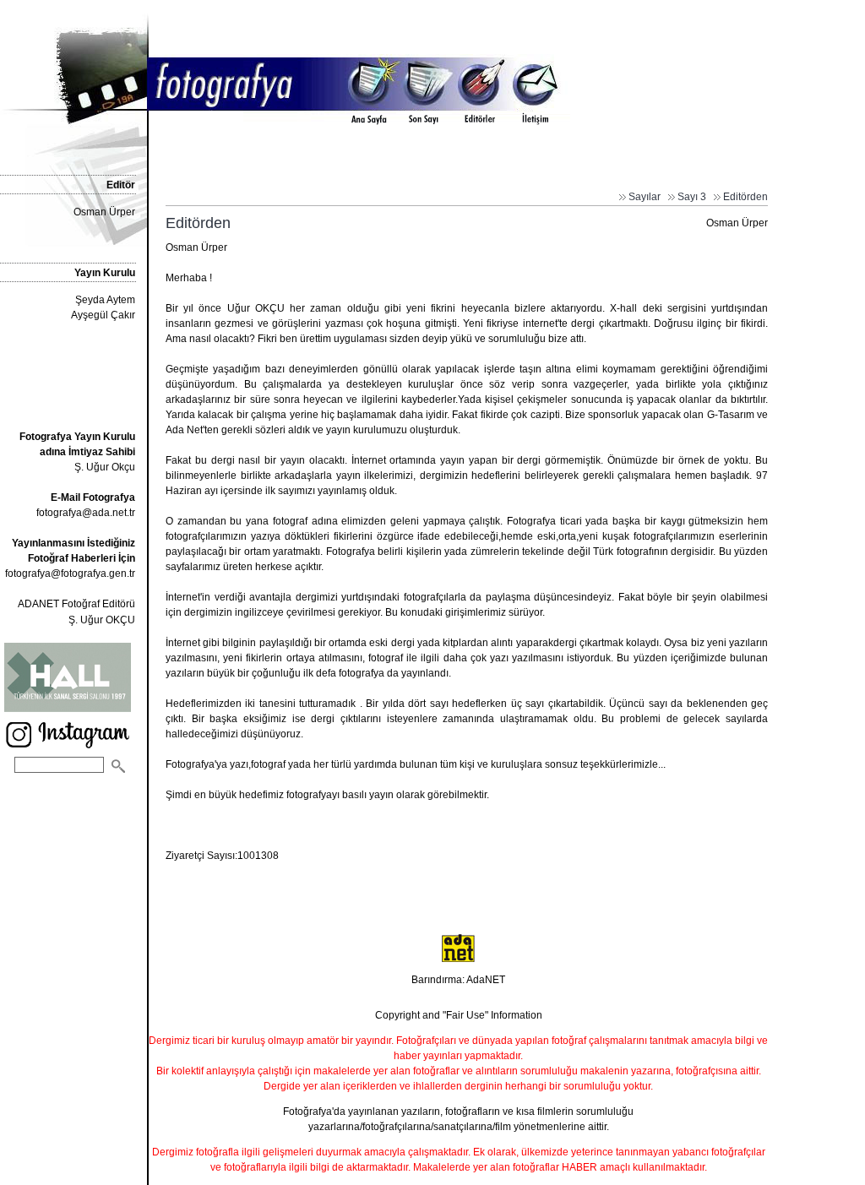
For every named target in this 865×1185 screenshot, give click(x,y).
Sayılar (644, 197)
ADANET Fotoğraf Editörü (76, 604)
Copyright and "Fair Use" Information (458, 1015)
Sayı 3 (691, 197)
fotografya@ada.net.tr (85, 513)
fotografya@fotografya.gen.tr (70, 573)
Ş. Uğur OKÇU (101, 620)
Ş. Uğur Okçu (77, 452)
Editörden (745, 197)
